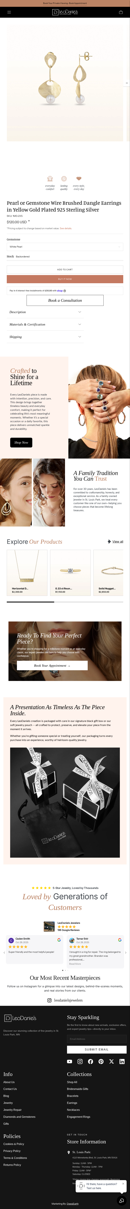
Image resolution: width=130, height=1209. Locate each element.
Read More (75, 963)
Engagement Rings (78, 1116)
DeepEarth (73, 1203)
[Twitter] (111, 1061)
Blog (6, 1095)
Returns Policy (12, 1164)
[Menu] (9, 12)
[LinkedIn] (122, 1061)
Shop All (72, 1082)
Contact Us (10, 1089)
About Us (9, 1082)
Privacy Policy (11, 1151)
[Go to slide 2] (65, 970)
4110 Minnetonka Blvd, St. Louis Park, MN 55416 (94, 1158)
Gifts (6, 1123)
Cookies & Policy (13, 1144)
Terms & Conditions (15, 1158)
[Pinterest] (101, 1061)
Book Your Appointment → (52, 665)
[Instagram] (80, 1061)
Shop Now (21, 442)
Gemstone (13, 239)
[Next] (126, 83)
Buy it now (65, 279)
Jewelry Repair (12, 1109)
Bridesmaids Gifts (77, 1089)
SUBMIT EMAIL (97, 1049)
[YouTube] (69, 1061)
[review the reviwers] (59, 940)
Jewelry (8, 1102)
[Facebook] (90, 1061)
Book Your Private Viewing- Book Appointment (65, 3)
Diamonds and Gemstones (19, 1116)
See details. (66, 228)
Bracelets (72, 1095)
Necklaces (73, 1109)
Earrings (72, 1102)
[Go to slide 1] (62, 970)
